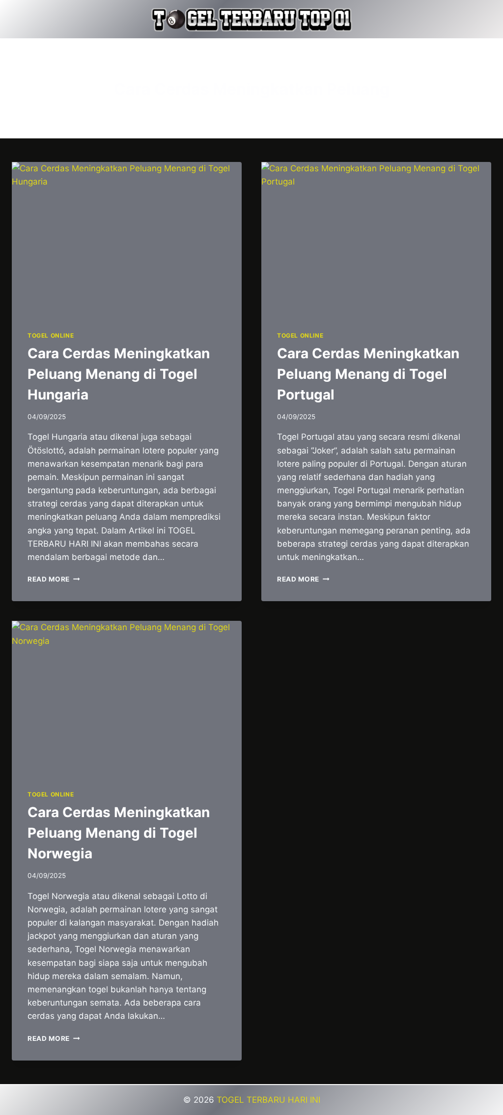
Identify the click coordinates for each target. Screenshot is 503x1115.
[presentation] (127, 238)
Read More (54, 579)
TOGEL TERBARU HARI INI (268, 1100)
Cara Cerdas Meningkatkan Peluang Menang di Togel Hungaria (119, 374)
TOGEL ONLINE (51, 335)
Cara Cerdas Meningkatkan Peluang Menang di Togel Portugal (368, 374)
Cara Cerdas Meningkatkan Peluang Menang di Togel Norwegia (119, 833)
